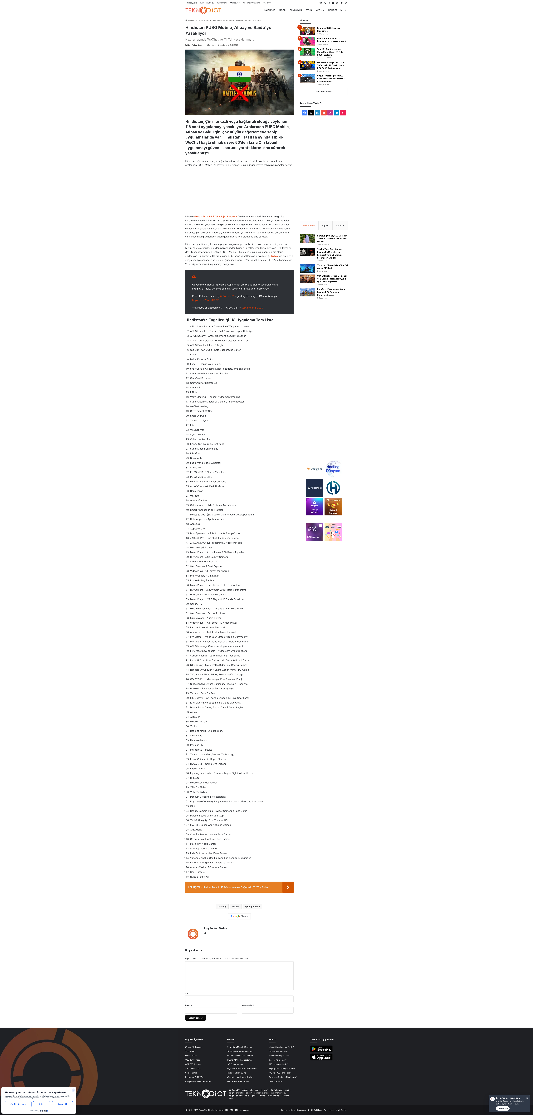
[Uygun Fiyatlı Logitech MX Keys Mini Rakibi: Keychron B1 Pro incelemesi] (307, 78)
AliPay (223, 906)
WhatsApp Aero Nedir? (279, 1051)
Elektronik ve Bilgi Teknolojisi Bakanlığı (215, 216)
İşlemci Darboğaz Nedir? (279, 1055)
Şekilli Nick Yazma (193, 1068)
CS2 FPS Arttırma (193, 1064)
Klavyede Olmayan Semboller (198, 1081)
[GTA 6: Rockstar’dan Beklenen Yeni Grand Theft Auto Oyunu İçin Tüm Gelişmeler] (307, 279)
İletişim (292, 1110)
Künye (284, 1110)
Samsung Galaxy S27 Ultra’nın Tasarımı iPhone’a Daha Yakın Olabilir (332, 239)
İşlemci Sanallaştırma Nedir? (281, 1047)
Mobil (282, 10)
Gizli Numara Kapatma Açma (239, 1051)
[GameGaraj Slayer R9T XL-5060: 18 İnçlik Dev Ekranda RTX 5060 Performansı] (307, 65)
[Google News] (239, 916)
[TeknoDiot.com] (203, 10)
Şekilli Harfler (191, 1073)
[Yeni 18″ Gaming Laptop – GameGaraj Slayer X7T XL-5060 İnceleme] (307, 52)
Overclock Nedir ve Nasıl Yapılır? (283, 1077)
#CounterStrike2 (207, 3)
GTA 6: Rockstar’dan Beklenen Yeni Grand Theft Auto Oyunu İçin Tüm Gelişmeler (332, 279)
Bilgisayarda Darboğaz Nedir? (282, 1068)
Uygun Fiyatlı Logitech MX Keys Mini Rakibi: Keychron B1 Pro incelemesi (331, 79)
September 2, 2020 (252, 307)
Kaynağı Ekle (503, 1108)
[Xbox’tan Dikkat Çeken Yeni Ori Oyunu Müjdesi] (307, 268)
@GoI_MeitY (227, 296)
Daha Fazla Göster (324, 91)
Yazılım (320, 10)
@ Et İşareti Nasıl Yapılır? (238, 1081)
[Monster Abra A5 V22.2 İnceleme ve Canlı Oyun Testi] (307, 41)
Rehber (332, 10)
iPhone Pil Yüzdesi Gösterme (239, 1060)
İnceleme (269, 10)
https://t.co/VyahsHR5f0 (205, 300)
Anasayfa (191, 20)
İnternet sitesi (248, 1005)
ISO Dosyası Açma (235, 1064)
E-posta (188, 1005)
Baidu (236, 906)
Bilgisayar (296, 10)
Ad (186, 993)
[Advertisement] (239, 190)
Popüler (325, 225)
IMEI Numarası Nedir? (278, 1064)
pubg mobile (253, 906)
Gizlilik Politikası (315, 1110)
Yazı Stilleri (190, 1051)
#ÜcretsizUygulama (251, 3)
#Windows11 (235, 3)
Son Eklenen (309, 225)
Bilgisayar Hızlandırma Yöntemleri (242, 1068)
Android (208, 20)
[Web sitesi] (205, 933)
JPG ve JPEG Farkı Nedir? (280, 1073)
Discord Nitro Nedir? (277, 1060)
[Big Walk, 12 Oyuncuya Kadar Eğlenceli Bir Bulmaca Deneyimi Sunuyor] (307, 292)
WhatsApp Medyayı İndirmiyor (240, 1077)
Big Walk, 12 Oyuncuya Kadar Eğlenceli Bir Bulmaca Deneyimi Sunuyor (331, 292)
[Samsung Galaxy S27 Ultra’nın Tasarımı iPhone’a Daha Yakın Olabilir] (307, 238)
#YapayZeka (192, 3)
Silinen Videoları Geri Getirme (240, 1055)
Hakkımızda (301, 1110)
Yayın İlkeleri (329, 1110)
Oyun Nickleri (191, 1055)
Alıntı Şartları (341, 1110)
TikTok (274, 256)
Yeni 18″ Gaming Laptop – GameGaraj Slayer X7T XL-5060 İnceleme (330, 52)
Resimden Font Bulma (236, 1073)
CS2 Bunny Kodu (192, 1060)
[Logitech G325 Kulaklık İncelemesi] (307, 31)
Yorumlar (340, 225)
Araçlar (266, 3)
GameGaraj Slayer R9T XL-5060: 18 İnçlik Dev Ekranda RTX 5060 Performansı (330, 65)
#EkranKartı (222, 3)
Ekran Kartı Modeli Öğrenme (239, 1047)
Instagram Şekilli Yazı (194, 1077)
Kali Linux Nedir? (276, 1081)
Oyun (309, 10)
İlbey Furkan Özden (195, 45)
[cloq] (234, 1110)
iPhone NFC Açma (193, 1047)
